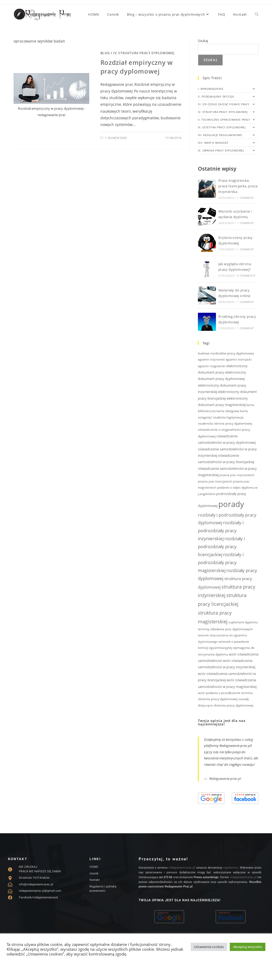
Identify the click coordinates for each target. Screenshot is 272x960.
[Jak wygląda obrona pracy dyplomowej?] (207, 269)
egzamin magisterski (212, 366)
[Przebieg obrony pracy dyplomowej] (207, 322)
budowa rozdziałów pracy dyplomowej (226, 353)
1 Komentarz (116, 138)
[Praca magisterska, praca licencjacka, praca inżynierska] (207, 189)
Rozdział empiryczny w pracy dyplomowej (136, 67)
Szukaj (203, 40)
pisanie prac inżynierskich (236, 475)
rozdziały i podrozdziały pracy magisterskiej (221, 562)
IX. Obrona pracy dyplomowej (221, 150)
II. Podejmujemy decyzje (216, 96)
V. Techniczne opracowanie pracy (224, 119)
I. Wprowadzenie (211, 89)
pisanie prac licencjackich (215, 481)
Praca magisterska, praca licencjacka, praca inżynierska (238, 186)
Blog (105, 53)
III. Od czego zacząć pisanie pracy (224, 104)
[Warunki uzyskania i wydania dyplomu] (207, 217)
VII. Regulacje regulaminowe (220, 135)
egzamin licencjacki (239, 359)
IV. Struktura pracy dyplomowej (144, 53)
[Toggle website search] (256, 14)
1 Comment (245, 198)
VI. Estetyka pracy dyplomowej (222, 127)
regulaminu (230, 867)
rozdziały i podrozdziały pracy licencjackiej (221, 546)
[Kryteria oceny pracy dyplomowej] (207, 243)
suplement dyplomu (243, 622)
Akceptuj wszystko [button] (247, 946)
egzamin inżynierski (211, 359)
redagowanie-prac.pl (181, 867)
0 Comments (246, 275)
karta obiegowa (227, 411)
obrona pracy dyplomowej (233, 423)
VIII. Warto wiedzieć (213, 143)
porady (231, 504)
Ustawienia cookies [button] (209, 946)
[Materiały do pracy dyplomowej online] (207, 295)
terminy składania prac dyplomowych (225, 629)
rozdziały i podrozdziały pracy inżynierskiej (221, 530)
